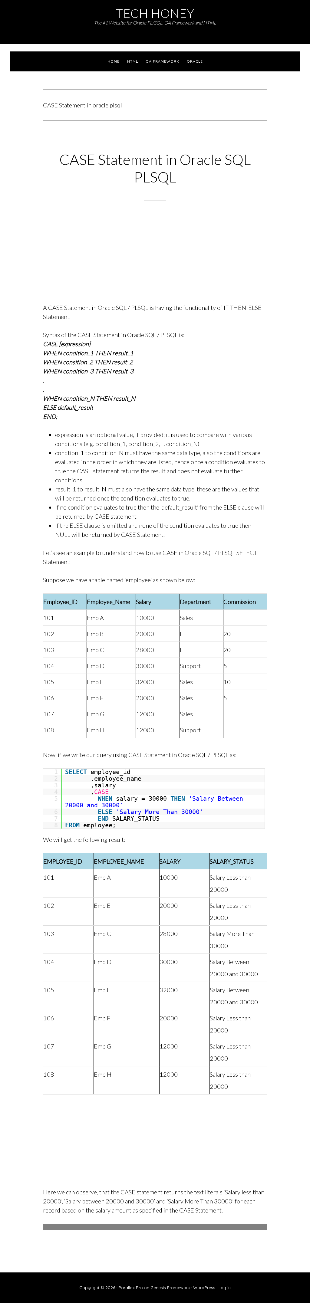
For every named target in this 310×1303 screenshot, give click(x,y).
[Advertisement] (155, 260)
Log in (225, 1287)
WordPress (204, 1287)
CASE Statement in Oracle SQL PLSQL (155, 168)
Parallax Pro (130, 1287)
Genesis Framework (170, 1287)
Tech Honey (155, 13)
